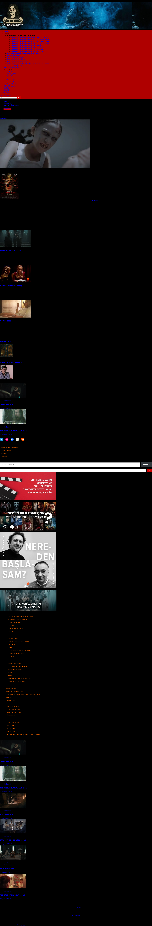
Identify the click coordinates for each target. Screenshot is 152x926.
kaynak (79, 907)
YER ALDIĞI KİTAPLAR (11, 68)
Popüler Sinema (12, 80)
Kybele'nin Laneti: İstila (16, 653)
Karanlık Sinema (12, 82)
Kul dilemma (11, 728)
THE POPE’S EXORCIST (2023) (10, 251)
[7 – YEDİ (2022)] (15, 317)
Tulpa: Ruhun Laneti (14, 669)
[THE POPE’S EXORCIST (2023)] (15, 247)
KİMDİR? (6, 31)
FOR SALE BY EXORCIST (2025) (12, 895)
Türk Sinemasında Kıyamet (16, 60)
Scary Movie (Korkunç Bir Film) (18, 666)
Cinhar (10, 672)
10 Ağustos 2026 (5, 873)
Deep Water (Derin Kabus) (17, 681)
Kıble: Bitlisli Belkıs (13, 722)
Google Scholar (6, 450)
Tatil (10, 647)
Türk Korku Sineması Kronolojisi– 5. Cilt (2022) (27, 46)
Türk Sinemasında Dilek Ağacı (17, 62)
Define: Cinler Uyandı (14, 663)
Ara (149, 471)
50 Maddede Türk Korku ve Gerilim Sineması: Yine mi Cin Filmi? (28, 64)
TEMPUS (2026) (6, 814)
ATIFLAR (6, 92)
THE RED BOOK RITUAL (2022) (11, 286)
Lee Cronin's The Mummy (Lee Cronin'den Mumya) (23, 734)
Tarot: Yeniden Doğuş (16, 622)
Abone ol (146, 465)
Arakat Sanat (11, 84)
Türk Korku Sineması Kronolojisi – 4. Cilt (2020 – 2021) (30, 43)
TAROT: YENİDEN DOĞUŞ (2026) (13, 840)
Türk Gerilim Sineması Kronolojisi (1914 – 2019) (23, 54)
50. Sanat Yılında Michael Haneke (18, 66)
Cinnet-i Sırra (11, 731)
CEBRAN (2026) (6, 404)
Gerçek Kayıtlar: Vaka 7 (16, 628)
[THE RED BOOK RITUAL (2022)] (15, 282)
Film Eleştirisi (11, 74)
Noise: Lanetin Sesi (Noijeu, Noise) (20, 650)
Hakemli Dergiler (9, 86)
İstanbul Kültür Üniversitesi (9, 447)
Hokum (8, 697)
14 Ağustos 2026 (5, 844)
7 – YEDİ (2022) (5, 321)
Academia (4, 456)
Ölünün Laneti (13, 638)
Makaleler (7, 90)
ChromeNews (21, 925)
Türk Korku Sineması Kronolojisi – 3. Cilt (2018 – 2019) (30, 41)
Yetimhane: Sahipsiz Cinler (14, 691)
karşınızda (76, 915)
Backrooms (11, 715)
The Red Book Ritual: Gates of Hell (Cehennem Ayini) (23, 694)
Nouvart (9, 78)
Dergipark (4, 453)
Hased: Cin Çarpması (14, 712)
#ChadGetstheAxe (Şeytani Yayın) (19, 678)
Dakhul (10, 675)
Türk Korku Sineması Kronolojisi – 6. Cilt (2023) (27, 48)
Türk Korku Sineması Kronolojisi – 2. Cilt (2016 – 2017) (30, 39)
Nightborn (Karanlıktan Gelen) (18, 619)
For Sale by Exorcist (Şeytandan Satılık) (20, 616)
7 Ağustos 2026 (5, 899)
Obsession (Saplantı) (13, 706)
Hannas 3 (12, 656)
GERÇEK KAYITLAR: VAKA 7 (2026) (14, 431)
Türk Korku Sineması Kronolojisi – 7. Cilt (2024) (27, 50)
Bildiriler (6, 88)
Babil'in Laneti (11, 700)
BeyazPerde (11, 76)
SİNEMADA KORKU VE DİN (16, 56)
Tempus (11, 625)
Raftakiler (10, 72)
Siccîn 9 (9, 703)
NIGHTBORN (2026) (8, 868)
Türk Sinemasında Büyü (15, 58)
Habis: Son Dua (11, 688)
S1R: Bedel (12, 644)
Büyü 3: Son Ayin (12, 725)
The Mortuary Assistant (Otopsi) (19, 641)
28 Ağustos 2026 (5, 408)
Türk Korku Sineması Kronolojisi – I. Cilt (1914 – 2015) (29, 37)
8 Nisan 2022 (4, 118)
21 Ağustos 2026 (5, 435)
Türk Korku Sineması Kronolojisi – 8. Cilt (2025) (27, 52)
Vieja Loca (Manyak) (13, 709)
